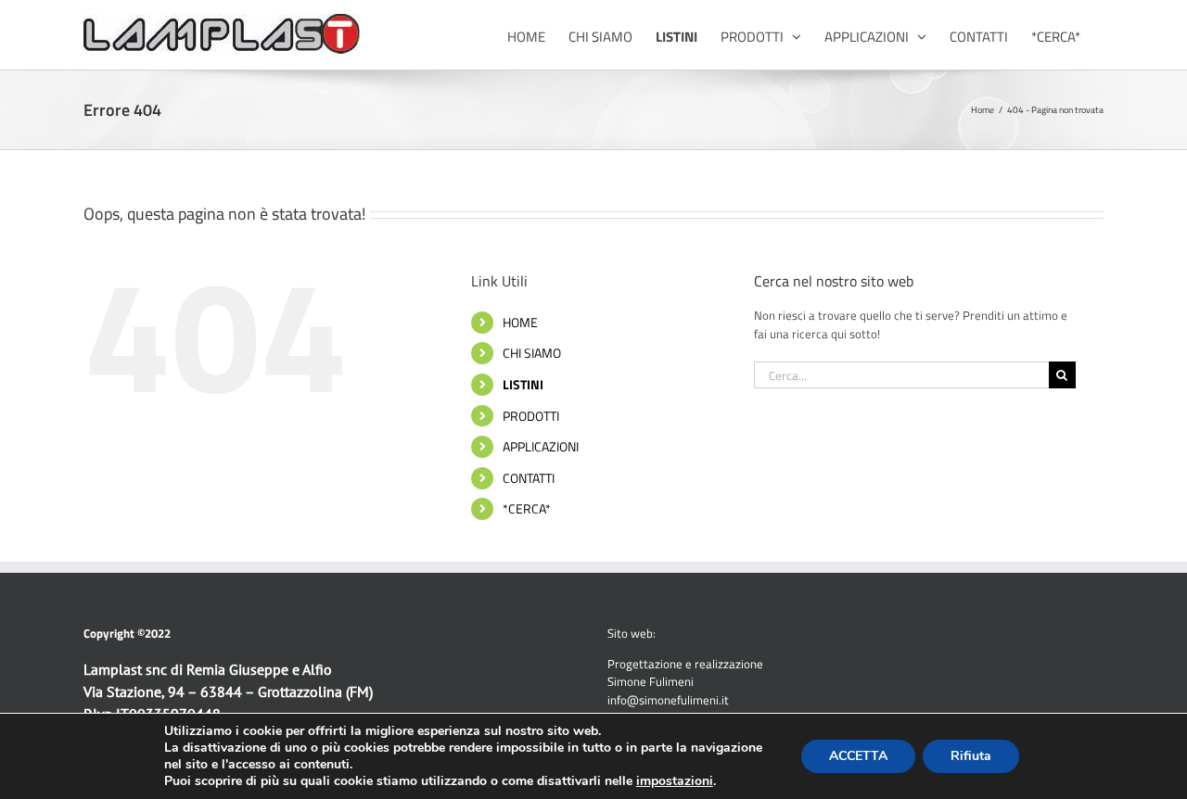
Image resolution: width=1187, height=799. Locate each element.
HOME (520, 322)
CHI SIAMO (532, 352)
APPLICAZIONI (541, 446)
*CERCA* (527, 508)
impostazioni (674, 781)
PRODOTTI (531, 415)
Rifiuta (971, 756)
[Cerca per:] (901, 373)
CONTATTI (529, 478)
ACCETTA (858, 756)
